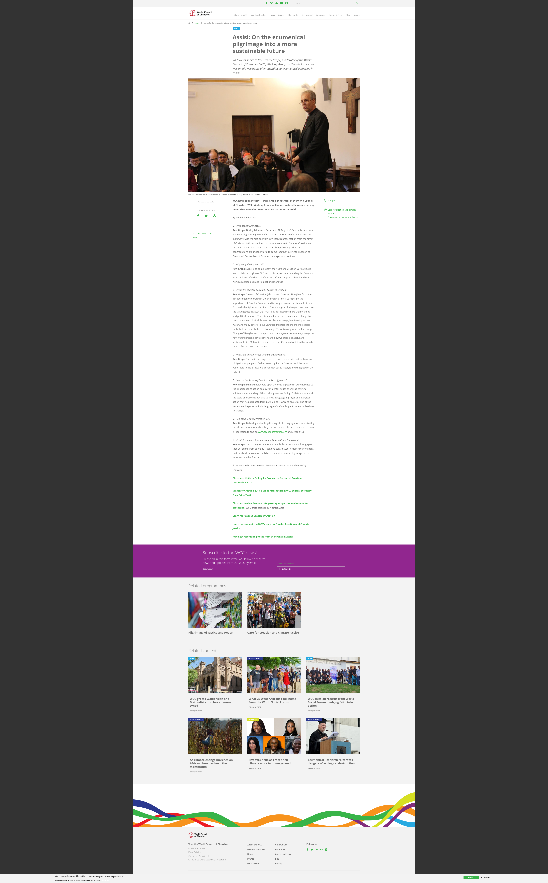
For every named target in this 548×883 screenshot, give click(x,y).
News (272, 15)
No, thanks (486, 877)
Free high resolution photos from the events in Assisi (263, 536)
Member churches (258, 15)
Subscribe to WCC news (203, 236)
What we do (293, 15)
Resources (320, 15)
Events (281, 15)
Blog (348, 15)
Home (189, 23)
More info (106, 880)
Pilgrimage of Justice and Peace (343, 217)
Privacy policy (208, 568)
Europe (331, 200)
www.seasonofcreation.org (272, 431)
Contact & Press (335, 15)
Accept (471, 877)
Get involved (307, 15)
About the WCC (240, 15)
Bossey (356, 15)
